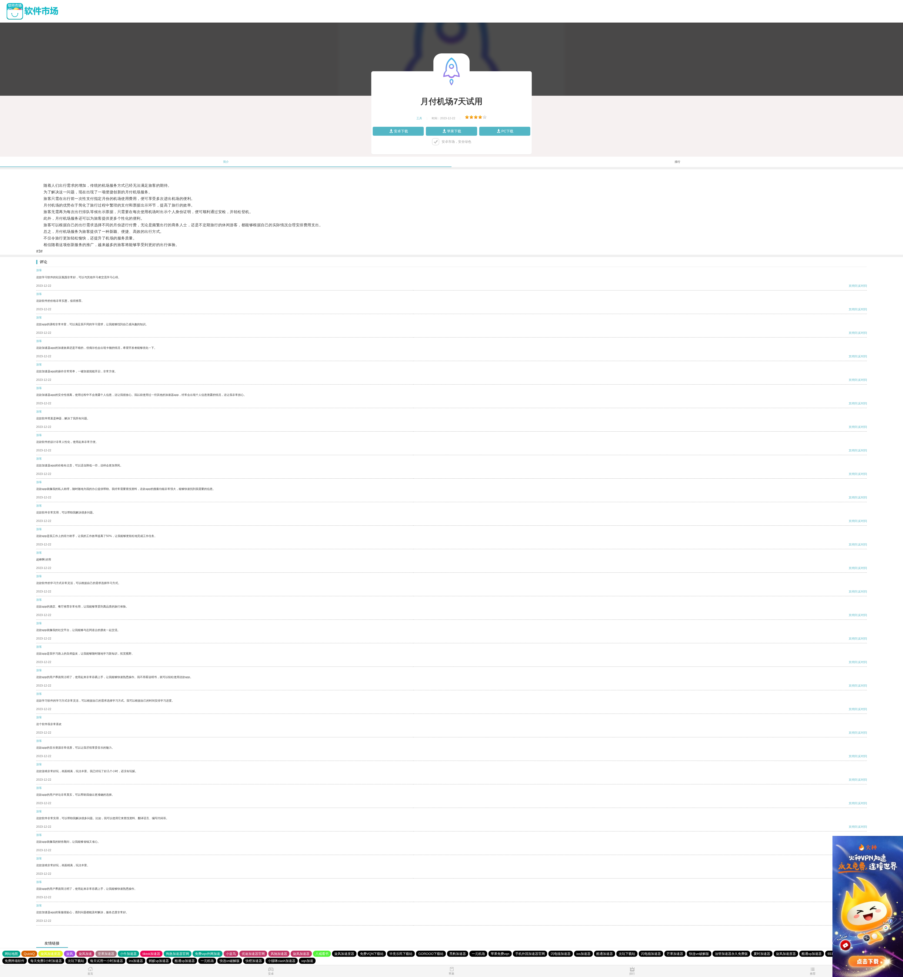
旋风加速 (85, 954)
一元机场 (478, 954)
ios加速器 (583, 954)
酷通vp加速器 (812, 954)
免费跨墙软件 (14, 961)
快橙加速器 (254, 961)
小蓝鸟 (231, 954)
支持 (851, 285)
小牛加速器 (128, 954)
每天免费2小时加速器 (46, 961)
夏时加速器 (762, 954)
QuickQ (29, 954)
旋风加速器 (301, 954)
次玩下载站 (627, 954)
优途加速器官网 (253, 954)
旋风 (69, 954)
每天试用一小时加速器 (106, 961)
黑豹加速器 (457, 954)
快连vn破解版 (699, 954)
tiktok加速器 (151, 954)
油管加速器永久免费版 (731, 954)
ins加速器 (136, 961)
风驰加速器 (279, 954)
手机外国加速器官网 (530, 954)
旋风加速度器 (50, 954)
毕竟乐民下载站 (400, 954)
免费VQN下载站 (372, 954)
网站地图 (11, 954)
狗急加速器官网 (177, 954)
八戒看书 (322, 954)
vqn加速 (307, 961)
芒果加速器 (675, 954)
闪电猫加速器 (560, 954)
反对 (861, 285)
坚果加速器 (106, 954)
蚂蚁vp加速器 (159, 961)
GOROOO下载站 (431, 954)
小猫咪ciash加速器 (281, 961)
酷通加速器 (604, 954)
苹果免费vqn (500, 954)
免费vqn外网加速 (207, 954)
